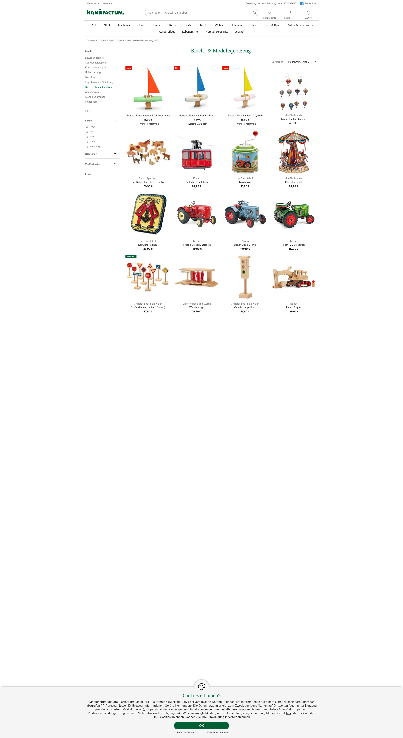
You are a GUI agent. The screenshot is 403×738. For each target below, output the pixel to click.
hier (288, 713)
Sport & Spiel (107, 40)
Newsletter (107, 3)
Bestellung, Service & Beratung (271, 3)
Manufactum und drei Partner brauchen (116, 701)
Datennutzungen (223, 701)
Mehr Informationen (218, 732)
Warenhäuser (93, 3)
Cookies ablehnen (184, 732)
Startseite (92, 40)
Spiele (121, 40)
